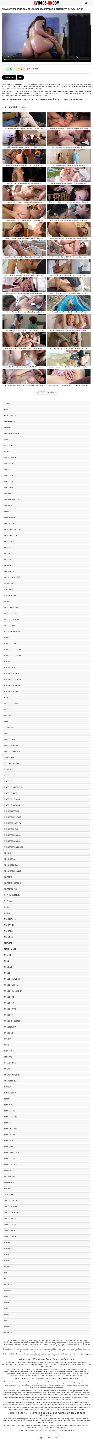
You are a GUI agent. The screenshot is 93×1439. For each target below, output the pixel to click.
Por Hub (7, 955)
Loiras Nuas (9, 739)
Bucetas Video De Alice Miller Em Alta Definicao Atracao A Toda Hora (68, 239)
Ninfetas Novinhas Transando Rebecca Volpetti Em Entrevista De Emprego (24, 293)
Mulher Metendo (11, 811)
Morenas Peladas (12, 799)
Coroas (7, 547)
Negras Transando (12, 871)
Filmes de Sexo (10, 613)
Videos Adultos (11, 1201)
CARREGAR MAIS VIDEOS (46, 392)
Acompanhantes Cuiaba (46, 1438)
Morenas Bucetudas (13, 787)
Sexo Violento (10, 1165)
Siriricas (8, 1171)
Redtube (8, 1057)
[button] (86, 3)
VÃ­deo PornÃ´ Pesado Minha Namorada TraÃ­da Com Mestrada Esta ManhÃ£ (24, 367)
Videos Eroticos (11, 1213)
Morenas (8, 781)
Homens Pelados (11, 703)
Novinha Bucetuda (12, 895)
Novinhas (8, 901)
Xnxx (6, 1279)
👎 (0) (20, 69)
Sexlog (7, 1099)
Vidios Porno (10, 1237)
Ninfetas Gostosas (12, 883)
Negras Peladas (11, 865)
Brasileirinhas (10, 457)
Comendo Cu (9, 541)
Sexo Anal (8, 1105)
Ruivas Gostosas (11, 1075)
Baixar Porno (10, 421)
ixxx (6, 721)
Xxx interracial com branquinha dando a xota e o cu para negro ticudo (24, 129)
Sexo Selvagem (10, 1159)
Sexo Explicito (10, 1117)
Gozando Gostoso (12, 679)
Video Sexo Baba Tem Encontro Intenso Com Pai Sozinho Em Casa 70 (68, 348)
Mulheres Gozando (12, 823)
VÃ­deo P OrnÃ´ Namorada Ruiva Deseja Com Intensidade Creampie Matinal (24, 257)
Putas (6, 1045)
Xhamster (8, 1267)
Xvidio (7, 1303)
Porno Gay (9, 1003)
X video (7, 1243)
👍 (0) (9, 69)
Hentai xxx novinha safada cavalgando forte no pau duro (24, 202)
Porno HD (8, 1015)
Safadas (7, 1087)
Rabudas (8, 1051)
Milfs (6, 775)
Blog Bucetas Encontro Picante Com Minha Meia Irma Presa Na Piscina (68, 312)
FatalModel (9, 589)
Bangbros (8, 427)
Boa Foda (8, 445)
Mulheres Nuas (11, 829)
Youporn (8, 1333)
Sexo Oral (8, 1141)
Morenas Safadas (12, 805)
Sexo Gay (8, 1123)
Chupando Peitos (11, 535)
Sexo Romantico (11, 1153)
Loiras (7, 733)
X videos (8, 1249)
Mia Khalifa (9, 769)
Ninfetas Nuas (10, 889)
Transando (9, 1195)
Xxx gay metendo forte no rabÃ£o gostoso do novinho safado (24, 220)
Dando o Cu (9, 571)
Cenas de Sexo (10, 523)
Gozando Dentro (11, 673)
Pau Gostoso (10, 919)
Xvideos (7, 1297)
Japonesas (8, 727)
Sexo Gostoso (10, 1129)
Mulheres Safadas (12, 841)
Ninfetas (8, 877)
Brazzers (8, 463)
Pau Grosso (9, 931)
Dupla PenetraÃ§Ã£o (13, 577)
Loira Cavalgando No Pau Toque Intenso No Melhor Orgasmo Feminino (68, 385)
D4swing (8, 565)
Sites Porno (9, 1177)
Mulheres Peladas (12, 835)
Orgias (7, 913)
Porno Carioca (11, 985)
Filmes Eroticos (11, 619)
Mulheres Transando (13, 847)
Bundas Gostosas (12, 499)
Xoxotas (8, 1285)
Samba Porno (10, 1093)
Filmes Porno (10, 625)
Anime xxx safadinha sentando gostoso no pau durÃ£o (68, 147)
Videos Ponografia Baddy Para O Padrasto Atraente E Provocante (68, 330)
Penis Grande (10, 949)
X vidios (7, 1261)
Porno (7, 973)
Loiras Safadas (11, 745)
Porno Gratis (10, 1009)
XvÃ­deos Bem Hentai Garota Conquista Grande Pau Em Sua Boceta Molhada (68, 293)
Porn (6, 961)
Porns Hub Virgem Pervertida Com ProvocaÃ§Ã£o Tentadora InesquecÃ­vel (24, 275)
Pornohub (8, 1033)
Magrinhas (9, 757)
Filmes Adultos (11, 607)
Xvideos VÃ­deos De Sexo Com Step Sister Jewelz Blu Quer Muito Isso (24, 330)
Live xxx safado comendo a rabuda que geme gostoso (68, 165)
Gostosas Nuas (11, 643)
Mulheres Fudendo (12, 817)
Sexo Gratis (9, 1135)
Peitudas (8, 943)
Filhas (7, 601)
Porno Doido (10, 997)
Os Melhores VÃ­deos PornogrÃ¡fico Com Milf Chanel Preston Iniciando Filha (24, 348)
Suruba (7, 1189)
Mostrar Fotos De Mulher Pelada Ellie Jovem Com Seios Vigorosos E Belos (24, 385)
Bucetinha (8, 481)
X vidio (7, 1255)
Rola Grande (10, 1063)
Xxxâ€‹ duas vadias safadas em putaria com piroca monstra (24, 147)
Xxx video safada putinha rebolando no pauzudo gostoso (68, 184)
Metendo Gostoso (12, 763)
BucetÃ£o (8, 475)
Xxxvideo (8, 1327)
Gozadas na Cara (11, 667)
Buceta (7, 469)
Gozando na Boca (12, 685)
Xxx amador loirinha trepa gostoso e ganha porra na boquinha (68, 129)
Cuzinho (7, 559)
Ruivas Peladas (10, 1081)
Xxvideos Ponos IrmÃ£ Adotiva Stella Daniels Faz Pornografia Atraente (68, 367)
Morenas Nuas (10, 793)
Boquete (8, 451)
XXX (23, 107)
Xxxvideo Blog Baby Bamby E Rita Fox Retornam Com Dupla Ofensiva (68, 257)
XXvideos (8, 1315)
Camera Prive (10, 517)
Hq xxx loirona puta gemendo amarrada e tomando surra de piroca (24, 184)
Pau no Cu (8, 937)
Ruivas (7, 1069)
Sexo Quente (10, 1147)
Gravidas (8, 697)
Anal (6, 409)
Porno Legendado (12, 1021)
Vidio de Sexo (10, 1225)
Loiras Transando (12, 751)
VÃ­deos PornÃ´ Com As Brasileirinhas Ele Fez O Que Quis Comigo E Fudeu (68, 275)
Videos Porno (10, 1219)
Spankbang (9, 1183)
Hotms (7, 709)
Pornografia (10, 1027)
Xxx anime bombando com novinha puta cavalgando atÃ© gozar (68, 202)
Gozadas (8, 661)
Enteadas (8, 583)
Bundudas (8, 505)
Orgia (6, 907)
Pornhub (8, 967)
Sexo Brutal (9, 1111)
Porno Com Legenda (13, 991)
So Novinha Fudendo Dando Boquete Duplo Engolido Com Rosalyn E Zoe (24, 312)
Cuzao (7, 553)
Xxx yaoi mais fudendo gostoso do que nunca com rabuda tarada (24, 165)
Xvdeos (7, 1291)
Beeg (6, 439)
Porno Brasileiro (12, 979)
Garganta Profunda (13, 631)
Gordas (7, 637)
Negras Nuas (10, 859)
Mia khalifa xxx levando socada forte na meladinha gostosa (68, 220)
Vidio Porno (9, 1231)
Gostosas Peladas (12, 649)
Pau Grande (9, 925)
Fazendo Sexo (10, 595)
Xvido (6, 1309)
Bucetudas (9, 487)
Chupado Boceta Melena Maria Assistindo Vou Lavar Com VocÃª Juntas (24, 239)
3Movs (7, 403)
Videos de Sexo (10, 1207)
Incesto (7, 715)
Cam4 (6, 511)
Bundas (7, 493)
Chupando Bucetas (12, 529)
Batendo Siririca (11, 433)
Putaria (7, 1039)
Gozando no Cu (11, 691)
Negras (7, 853)
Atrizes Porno (10, 415)
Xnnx (6, 1273)
